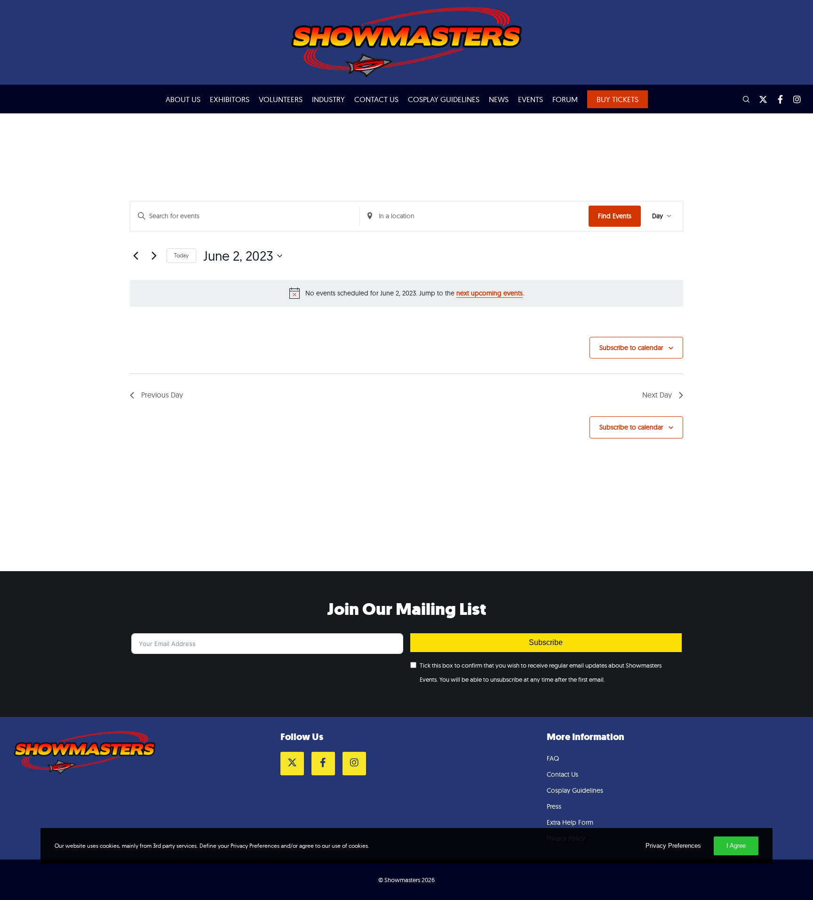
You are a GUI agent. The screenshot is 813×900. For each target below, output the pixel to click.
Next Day (657, 394)
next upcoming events (489, 293)
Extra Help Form (570, 822)
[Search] (741, 99)
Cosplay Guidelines (575, 790)
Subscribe (546, 642)
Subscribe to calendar (631, 347)
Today (181, 255)
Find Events (614, 216)
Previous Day (162, 394)
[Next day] (153, 256)
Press (554, 806)
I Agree (736, 845)
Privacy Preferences (673, 845)
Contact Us (562, 774)
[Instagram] (792, 99)
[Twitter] (758, 99)
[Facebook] (775, 99)
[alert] (406, 293)
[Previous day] (135, 256)
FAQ (553, 758)
